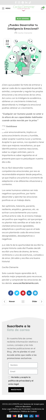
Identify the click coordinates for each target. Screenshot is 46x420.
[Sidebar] (3, 129)
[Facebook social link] (15, 2)
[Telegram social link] (35, 293)
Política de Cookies (29, 411)
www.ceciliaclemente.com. (26, 283)
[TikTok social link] (30, 2)
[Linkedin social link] (26, 2)
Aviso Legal (6, 409)
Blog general (23, 19)
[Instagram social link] (19, 2)
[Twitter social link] (16, 293)
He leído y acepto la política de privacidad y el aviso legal (20, 380)
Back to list (23, 301)
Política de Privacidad (21, 409)
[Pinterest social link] (23, 2)
